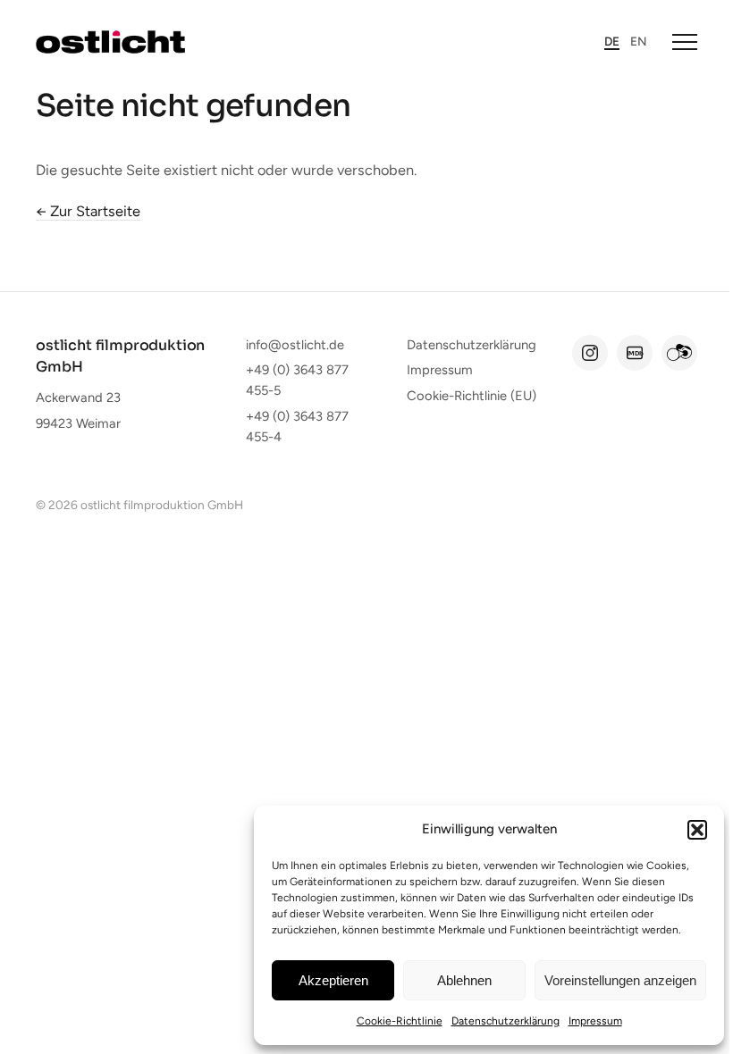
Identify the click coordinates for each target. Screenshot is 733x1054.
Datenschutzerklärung (505, 1021)
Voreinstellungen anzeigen (620, 980)
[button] (697, 830)
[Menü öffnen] (684, 42)
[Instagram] (590, 353)
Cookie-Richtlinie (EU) (471, 396)
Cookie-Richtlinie (399, 1021)
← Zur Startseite (88, 211)
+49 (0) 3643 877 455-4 (297, 426)
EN (638, 41)
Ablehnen (464, 980)
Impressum (595, 1021)
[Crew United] (679, 353)
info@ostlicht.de (295, 345)
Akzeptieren (333, 980)
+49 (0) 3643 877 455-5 (297, 380)
